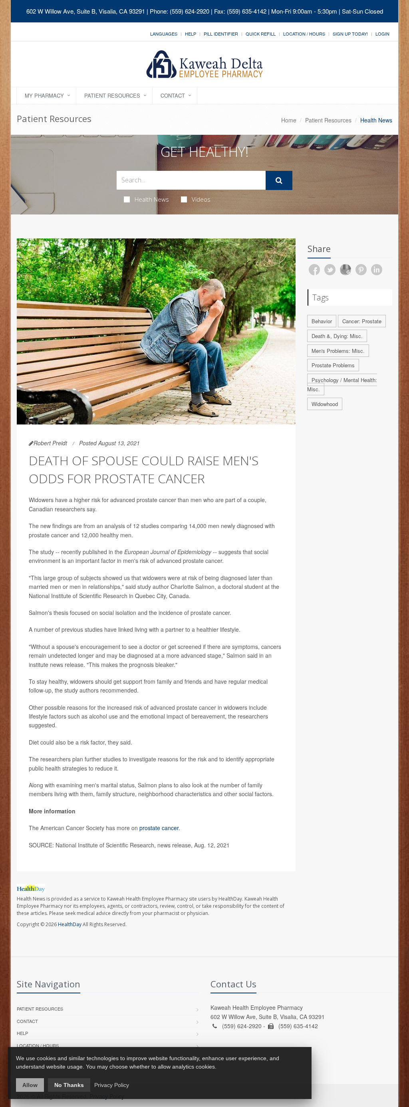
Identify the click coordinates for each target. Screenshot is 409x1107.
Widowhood (325, 404)
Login (382, 33)
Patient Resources (112, 95)
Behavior (322, 321)
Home (288, 120)
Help (190, 33)
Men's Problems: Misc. (338, 350)
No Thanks (69, 1085)
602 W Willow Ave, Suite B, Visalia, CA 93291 (85, 11)
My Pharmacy (44, 95)
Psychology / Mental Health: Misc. (342, 384)
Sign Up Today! (350, 33)
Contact (173, 95)
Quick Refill (261, 33)
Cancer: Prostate (361, 321)
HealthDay (69, 924)
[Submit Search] (279, 180)
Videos (201, 199)
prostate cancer (159, 828)
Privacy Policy (111, 1085)
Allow (30, 1085)
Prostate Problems (333, 365)
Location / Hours (304, 33)
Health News (152, 199)
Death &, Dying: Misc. (337, 336)
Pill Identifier (221, 33)
